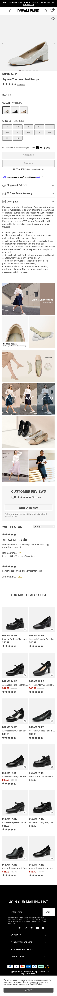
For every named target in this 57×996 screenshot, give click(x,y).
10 (7, 138)
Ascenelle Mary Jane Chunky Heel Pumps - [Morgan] (25, 731)
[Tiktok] (25, 928)
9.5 (49, 132)
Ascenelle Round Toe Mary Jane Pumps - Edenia (23, 685)
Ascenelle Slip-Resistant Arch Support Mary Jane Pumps (27, 822)
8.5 (28, 132)
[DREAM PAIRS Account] (45, 11)
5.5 (17, 127)
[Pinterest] (31, 928)
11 (18, 138)
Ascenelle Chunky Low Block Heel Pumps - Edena (24, 776)
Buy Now (28, 163)
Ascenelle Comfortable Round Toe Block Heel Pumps (25, 868)
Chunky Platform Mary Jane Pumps (18, 639)
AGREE (28, 990)
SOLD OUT (28, 155)
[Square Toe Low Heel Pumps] (6, 110)
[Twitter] (43, 928)
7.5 (7, 132)
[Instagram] (19, 928)
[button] (5, 11)
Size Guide (19, 121)
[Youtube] (37, 928)
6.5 (39, 127)
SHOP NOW (28, 4)
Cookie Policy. (36, 984)
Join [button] (48, 912)
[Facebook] (14, 928)
